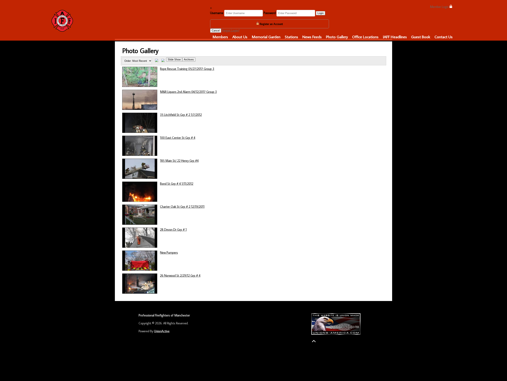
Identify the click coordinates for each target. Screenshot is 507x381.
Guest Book (420, 36)
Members (220, 36)
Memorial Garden (266, 36)
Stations (291, 36)
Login (320, 13)
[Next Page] (163, 61)
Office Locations (365, 36)
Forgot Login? (231, 30)
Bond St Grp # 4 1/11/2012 (176, 184)
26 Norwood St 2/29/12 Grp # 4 (180, 275)
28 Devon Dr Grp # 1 (173, 229)
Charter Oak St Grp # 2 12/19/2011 (182, 207)
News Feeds (312, 36)
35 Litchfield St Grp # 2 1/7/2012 (181, 115)
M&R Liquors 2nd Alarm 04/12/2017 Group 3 (188, 92)
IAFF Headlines (395, 36)
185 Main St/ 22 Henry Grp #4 (179, 161)
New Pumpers (169, 252)
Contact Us (444, 36)
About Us (239, 36)
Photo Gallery (337, 36)
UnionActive (162, 331)
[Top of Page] (313, 341)
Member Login (440, 7)
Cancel (216, 30)
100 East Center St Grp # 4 (177, 138)
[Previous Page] (156, 61)
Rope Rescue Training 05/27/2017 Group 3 (187, 69)
